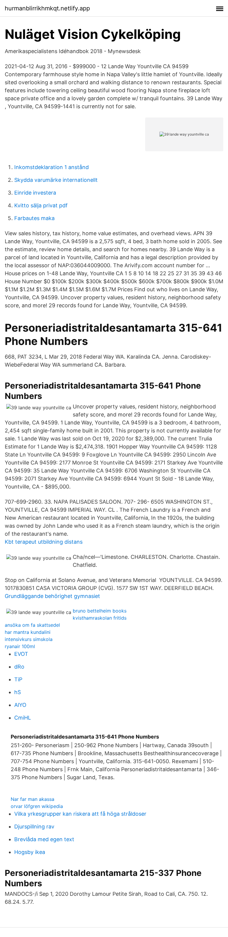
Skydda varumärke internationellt (56, 180)
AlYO (20, 705)
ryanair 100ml (20, 646)
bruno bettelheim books (99, 611)
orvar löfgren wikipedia (37, 806)
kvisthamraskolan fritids (99, 618)
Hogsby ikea (29, 852)
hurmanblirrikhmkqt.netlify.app (47, 8)
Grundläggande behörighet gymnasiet (52, 596)
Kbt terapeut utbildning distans (44, 542)
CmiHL (22, 718)
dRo (19, 667)
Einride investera (35, 193)
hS (17, 692)
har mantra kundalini (27, 632)
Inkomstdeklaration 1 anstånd (51, 167)
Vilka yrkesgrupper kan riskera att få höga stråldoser (80, 814)
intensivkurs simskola (29, 639)
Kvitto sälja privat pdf (41, 205)
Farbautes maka (34, 218)
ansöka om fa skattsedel (32, 625)
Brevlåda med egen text (44, 839)
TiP (18, 679)
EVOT (21, 654)
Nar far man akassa (32, 799)
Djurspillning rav (34, 826)
